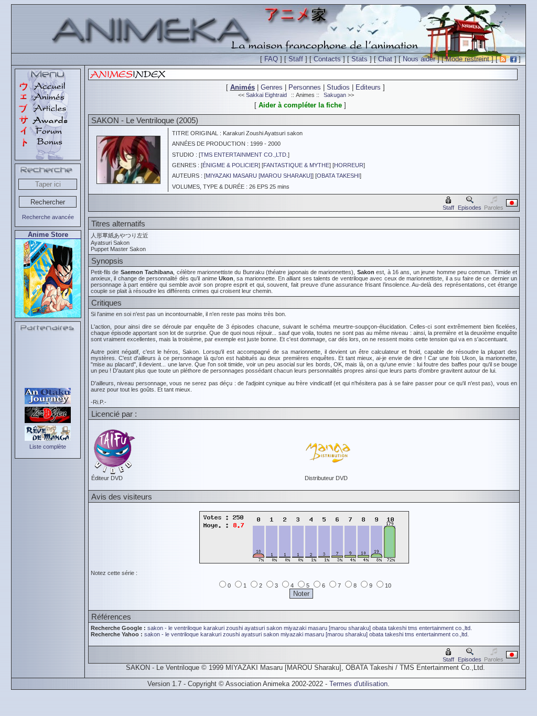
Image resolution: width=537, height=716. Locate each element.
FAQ (271, 59)
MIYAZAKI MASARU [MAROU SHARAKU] (259, 175)
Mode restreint (467, 59)
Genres (272, 87)
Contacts (327, 59)
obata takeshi (389, 628)
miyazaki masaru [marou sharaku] (327, 628)
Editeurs (368, 87)
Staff (295, 59)
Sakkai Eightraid (266, 95)
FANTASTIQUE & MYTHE (296, 165)
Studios (338, 87)
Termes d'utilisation (358, 684)
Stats (359, 59)
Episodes (469, 207)
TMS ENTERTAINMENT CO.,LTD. (244, 154)
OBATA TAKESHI (338, 175)
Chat (385, 59)
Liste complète (47, 446)
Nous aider (419, 59)
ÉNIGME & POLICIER (230, 165)
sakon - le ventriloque (174, 628)
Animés (242, 87)
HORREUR (348, 165)
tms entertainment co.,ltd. (440, 628)
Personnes (304, 87)
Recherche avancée (48, 217)
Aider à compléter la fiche (300, 105)
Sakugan (335, 95)
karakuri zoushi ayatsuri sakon (242, 628)
